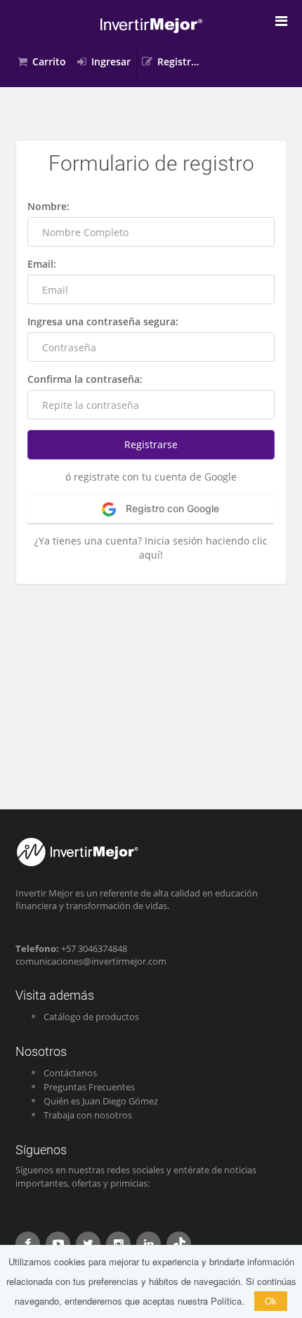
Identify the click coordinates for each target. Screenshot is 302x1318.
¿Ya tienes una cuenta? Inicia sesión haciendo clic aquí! (151, 547)
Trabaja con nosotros (88, 1115)
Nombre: (48, 206)
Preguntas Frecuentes (89, 1087)
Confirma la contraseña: (85, 379)
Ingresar (111, 61)
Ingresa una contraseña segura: (102, 321)
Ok (271, 1300)
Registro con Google (171, 508)
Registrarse (182, 61)
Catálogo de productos (91, 1016)
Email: (41, 263)
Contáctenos (70, 1072)
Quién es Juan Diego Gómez (101, 1101)
